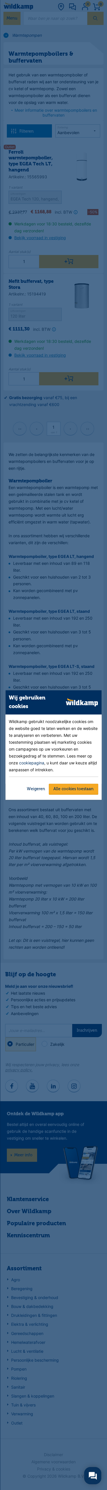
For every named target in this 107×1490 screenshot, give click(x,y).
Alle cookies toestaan (73, 789)
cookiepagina (31, 762)
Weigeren (36, 789)
